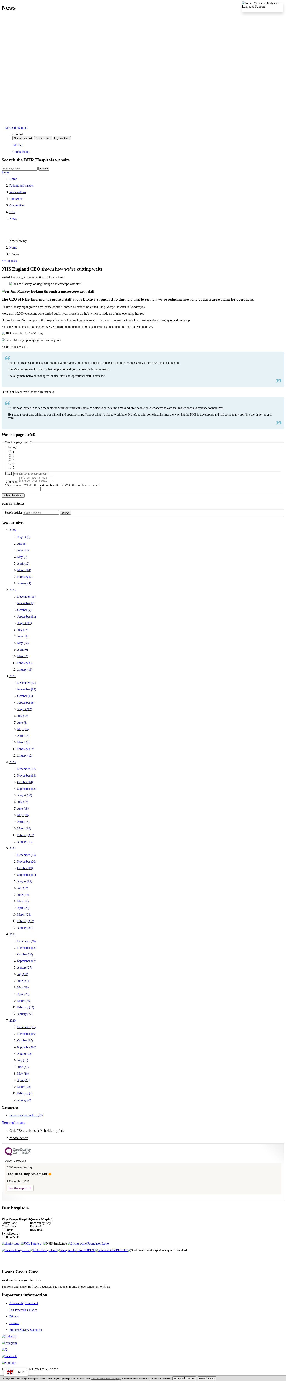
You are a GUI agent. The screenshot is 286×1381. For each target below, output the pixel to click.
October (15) (25, 696)
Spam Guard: (53, 485)
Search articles (13, 512)
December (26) (26, 941)
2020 (12, 1020)
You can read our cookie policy (105, 1378)
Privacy (14, 1316)
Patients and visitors (21, 185)
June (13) (23, 550)
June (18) (23, 808)
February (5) (24, 662)
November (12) (26, 947)
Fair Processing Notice (23, 1309)
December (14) (26, 1027)
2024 (12, 676)
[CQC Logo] (18, 1154)
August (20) (24, 795)
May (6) (22, 557)
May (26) (23, 1073)
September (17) (26, 961)
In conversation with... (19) (26, 1115)
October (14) (25, 782)
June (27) (23, 1067)
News (13, 218)
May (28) (23, 987)
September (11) (26, 616)
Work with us (17, 192)
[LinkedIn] (9, 1336)
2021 (12, 934)
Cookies (14, 1323)
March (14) (24, 570)
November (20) (26, 861)
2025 (12, 590)
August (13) (24, 881)
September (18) (26, 1047)
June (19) (23, 894)
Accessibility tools (16, 127)
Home (13, 179)
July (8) (21, 543)
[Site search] (20, 169)
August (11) (24, 623)
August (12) (24, 709)
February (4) (24, 1093)
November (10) (26, 1033)
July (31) (22, 1060)
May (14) (23, 901)
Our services (17, 205)
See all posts (9, 260)
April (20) (23, 908)
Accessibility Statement (23, 1303)
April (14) (23, 735)
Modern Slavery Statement (25, 1329)
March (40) (24, 1000)
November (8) (25, 603)
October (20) (25, 954)
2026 (12, 530)
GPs (12, 212)
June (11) (22, 636)
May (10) (23, 815)
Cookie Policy (21, 151)
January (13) (24, 841)
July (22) (22, 888)
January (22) (24, 1014)
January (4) (24, 583)
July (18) (22, 715)
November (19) (26, 689)
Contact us (15, 198)
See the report (18, 1188)
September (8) (25, 702)
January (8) (24, 1100)
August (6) (23, 537)
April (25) (23, 1080)
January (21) (24, 927)
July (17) (22, 629)
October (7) (24, 610)
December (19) (26, 768)
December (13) (26, 855)
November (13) (26, 775)
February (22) (25, 1007)
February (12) (25, 921)
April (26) (23, 994)
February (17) (25, 749)
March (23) (24, 914)
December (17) (26, 682)
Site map (17, 145)
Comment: (11, 481)
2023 (12, 762)
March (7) (23, 656)
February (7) (24, 576)
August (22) (24, 1053)
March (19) (24, 828)
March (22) (24, 1086)
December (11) (26, 596)
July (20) (22, 974)
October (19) (25, 868)
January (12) (24, 755)
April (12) (23, 563)
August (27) (24, 967)
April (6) (22, 649)
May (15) (23, 729)
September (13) (26, 788)
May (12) (23, 643)
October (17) (25, 1040)
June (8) (22, 722)
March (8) (23, 742)
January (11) (24, 669)
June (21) (23, 980)
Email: (9, 473)
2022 (12, 848)
